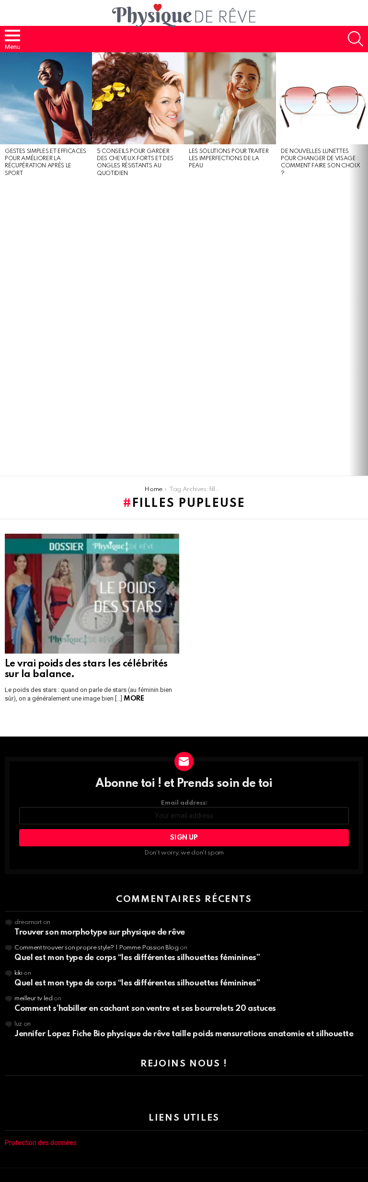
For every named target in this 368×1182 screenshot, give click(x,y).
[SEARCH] (355, 39)
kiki (18, 973)
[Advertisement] (46, 327)
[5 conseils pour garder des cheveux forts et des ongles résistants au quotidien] (138, 98)
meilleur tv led (33, 998)
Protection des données (41, 1143)
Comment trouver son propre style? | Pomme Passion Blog (96, 948)
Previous (5, 264)
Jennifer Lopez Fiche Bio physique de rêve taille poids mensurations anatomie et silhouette (184, 1034)
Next (363, 264)
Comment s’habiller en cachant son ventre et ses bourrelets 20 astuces (145, 1009)
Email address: (184, 803)
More (134, 698)
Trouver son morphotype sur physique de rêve (99, 932)
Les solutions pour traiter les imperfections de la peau (228, 159)
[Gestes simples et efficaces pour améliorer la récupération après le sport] (46, 98)
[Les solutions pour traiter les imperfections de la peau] (230, 98)
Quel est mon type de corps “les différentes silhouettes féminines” (137, 958)
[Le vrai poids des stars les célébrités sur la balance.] (92, 594)
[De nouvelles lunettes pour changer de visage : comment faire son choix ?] (322, 98)
